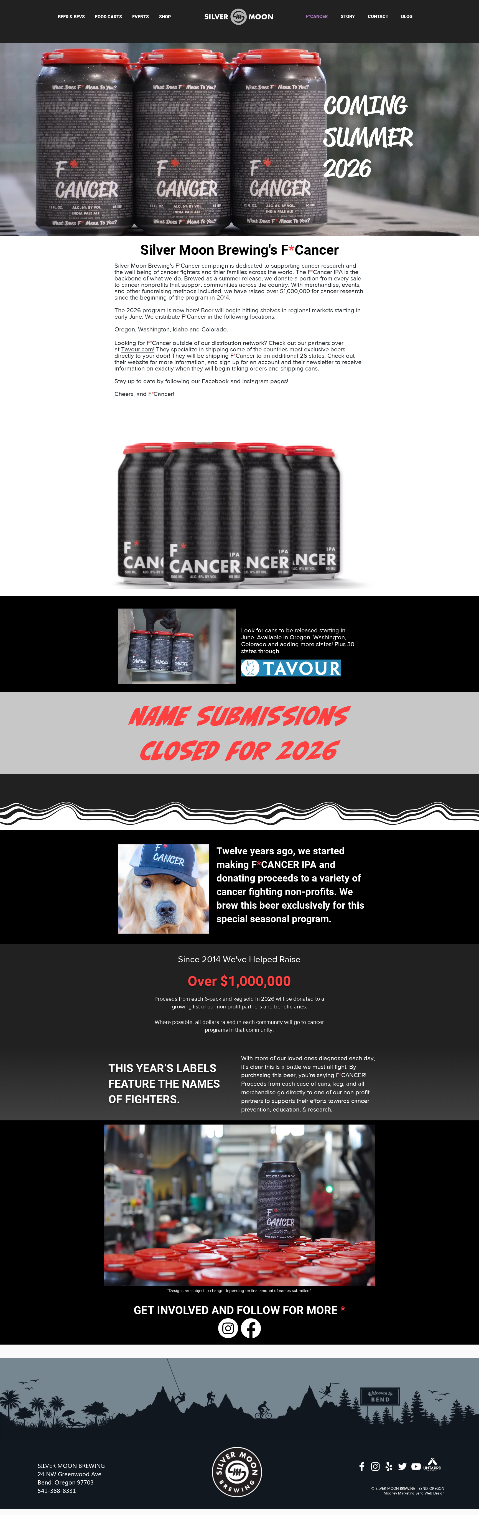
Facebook (215, 381)
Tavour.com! (137, 349)
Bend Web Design (430, 1493)
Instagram (255, 381)
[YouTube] (416, 1466)
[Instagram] (228, 1328)
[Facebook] (251, 1328)
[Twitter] (402, 1466)
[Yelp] (389, 1466)
